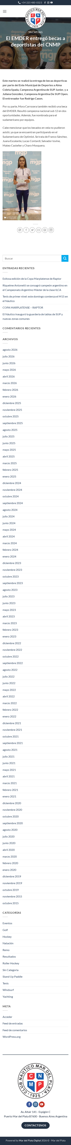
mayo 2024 (9, 529)
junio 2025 (9, 443)
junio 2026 (9, 363)
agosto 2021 (10, 749)
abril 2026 (9, 376)
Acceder (7, 1016)
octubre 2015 (11, 903)
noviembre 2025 (12, 409)
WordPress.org (12, 1036)
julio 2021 (8, 756)
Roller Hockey (11, 963)
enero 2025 (9, 476)
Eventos (7, 923)
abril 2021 (9, 776)
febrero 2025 (10, 469)
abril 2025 (9, 456)
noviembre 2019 (12, 883)
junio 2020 (9, 843)
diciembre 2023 (12, 563)
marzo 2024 (10, 543)
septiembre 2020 (13, 823)
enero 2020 (9, 869)
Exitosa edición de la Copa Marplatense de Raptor (32, 278)
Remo (6, 950)
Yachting (35, 32)
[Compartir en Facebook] (26, 230)
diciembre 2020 (12, 803)
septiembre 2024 (13, 503)
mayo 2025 (9, 449)
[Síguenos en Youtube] (51, 3)
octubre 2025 (11, 416)
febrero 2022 (10, 709)
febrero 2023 (10, 629)
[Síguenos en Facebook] (45, 3)
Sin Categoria (10, 970)
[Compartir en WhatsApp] (20, 230)
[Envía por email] (39, 230)
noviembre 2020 (12, 809)
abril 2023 (9, 616)
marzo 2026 (10, 383)
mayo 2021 (9, 769)
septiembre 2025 (13, 423)
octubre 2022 (11, 656)
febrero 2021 (10, 789)
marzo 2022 (10, 703)
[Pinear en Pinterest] (45, 230)
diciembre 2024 (12, 483)
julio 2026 (8, 356)
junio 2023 (9, 603)
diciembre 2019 (12, 876)
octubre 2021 (11, 736)
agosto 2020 (10, 829)
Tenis (6, 983)
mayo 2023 (9, 609)
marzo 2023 (10, 623)
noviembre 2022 (12, 649)
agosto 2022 (10, 669)
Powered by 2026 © (27, 1140)
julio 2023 (8, 596)
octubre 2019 (11, 889)
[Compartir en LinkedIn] (51, 230)
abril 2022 (9, 696)
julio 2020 (8, 836)
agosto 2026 (10, 349)
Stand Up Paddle (12, 976)
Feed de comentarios (15, 1030)
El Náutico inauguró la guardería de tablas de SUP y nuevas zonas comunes (33, 316)
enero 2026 (9, 396)
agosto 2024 (10, 509)
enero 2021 (9, 796)
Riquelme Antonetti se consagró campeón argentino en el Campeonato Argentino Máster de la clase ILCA (35, 287)
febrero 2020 (10, 863)
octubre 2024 (11, 496)
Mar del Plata (58, 1140)
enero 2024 (9, 556)
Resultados (9, 956)
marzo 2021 (10, 783)
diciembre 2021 (12, 723)
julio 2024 (8, 516)
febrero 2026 (10, 389)
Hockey (7, 936)
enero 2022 (9, 716)
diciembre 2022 (12, 643)
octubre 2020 (11, 816)
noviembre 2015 (12, 896)
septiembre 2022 (13, 663)
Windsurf (8, 989)
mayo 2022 (9, 689)
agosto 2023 (10, 589)
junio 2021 (9, 763)
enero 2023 (9, 636)
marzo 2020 (10, 856)
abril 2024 (9, 536)
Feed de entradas (13, 1023)
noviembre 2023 (12, 569)
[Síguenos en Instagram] (48, 3)
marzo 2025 (10, 463)
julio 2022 (8, 676)
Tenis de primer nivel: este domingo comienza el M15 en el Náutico (35, 298)
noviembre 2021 (12, 729)
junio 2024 (9, 523)
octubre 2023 (11, 576)
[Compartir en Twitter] (32, 230)
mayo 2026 (9, 369)
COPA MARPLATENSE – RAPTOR (23, 307)
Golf (5, 929)
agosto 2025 (10, 429)
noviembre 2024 (12, 489)
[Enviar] (65, 258)
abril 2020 (9, 849)
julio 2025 (8, 436)
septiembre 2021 (13, 743)
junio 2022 (9, 683)
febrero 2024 (10, 549)
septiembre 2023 (13, 583)
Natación (8, 943)
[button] (5, 11)
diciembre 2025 (12, 403)
